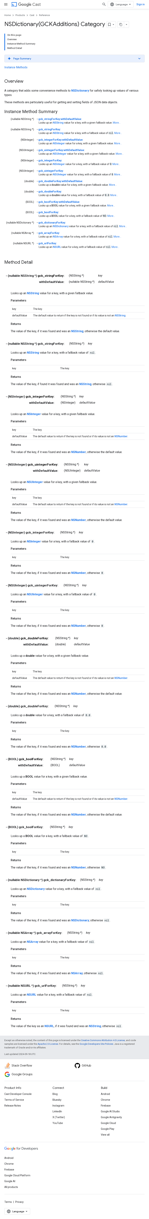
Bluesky (57, 1099)
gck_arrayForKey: (49, 233)
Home (7, 15)
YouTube (58, 1123)
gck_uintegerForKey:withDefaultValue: (61, 150)
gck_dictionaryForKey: (52, 222)
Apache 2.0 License (48, 1044)
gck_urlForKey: (47, 243)
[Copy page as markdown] (121, 24)
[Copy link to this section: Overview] (27, 81)
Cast (36, 4)
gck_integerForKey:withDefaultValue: (60, 139)
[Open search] (104, 4)
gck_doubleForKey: (50, 191)
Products (20, 15)
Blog (55, 1094)
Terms (8, 1201)
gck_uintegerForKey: (51, 170)
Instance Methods (15, 67)
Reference (44, 15)
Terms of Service (14, 1099)
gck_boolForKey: (48, 212)
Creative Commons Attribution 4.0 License (103, 1040)
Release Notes (12, 1105)
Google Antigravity (111, 1117)
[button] (74, 58)
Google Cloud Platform (17, 1175)
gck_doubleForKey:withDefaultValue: (60, 181)
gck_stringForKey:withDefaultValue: (60, 119)
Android (105, 1094)
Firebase (106, 1105)
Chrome (105, 1099)
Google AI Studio (110, 1111)
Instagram (58, 1105)
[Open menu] (5, 4)
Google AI (9, 1181)
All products (11, 1187)
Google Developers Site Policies (96, 1044)
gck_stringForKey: (49, 129)
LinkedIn (57, 1111)
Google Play (107, 1128)
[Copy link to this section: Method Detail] (36, 262)
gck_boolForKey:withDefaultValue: (59, 201)
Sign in (140, 4)
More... (116, 122)
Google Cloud (108, 1123)
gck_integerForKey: (50, 160)
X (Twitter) (59, 1117)
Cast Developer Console (18, 1094)
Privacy (19, 1201)
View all (105, 1134)
